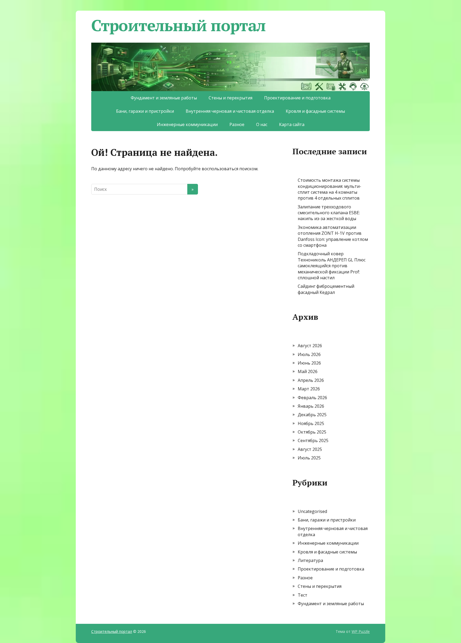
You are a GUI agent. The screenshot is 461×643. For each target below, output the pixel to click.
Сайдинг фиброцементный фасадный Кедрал (326, 289)
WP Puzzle (361, 631)
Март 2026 (309, 389)
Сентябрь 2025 (313, 440)
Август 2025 (310, 449)
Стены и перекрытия (230, 98)
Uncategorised (312, 511)
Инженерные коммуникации (187, 124)
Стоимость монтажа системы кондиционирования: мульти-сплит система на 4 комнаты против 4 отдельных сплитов (329, 189)
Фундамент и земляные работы (164, 98)
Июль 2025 (309, 458)
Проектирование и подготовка (297, 98)
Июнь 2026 (309, 363)
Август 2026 (310, 346)
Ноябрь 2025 (311, 423)
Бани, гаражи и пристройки (145, 111)
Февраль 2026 (312, 398)
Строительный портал (178, 25)
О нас (261, 124)
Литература (310, 560)
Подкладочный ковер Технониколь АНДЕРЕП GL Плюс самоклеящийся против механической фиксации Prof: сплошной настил (331, 266)
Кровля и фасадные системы (315, 111)
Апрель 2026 (311, 380)
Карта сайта (291, 124)
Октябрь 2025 (312, 432)
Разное (236, 124)
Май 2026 (307, 371)
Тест (302, 595)
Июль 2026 (309, 354)
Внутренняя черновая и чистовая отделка (230, 111)
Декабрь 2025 (312, 415)
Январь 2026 (311, 406)
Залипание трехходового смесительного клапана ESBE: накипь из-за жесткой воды (329, 213)
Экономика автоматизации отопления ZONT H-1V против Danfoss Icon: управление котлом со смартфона (333, 236)
